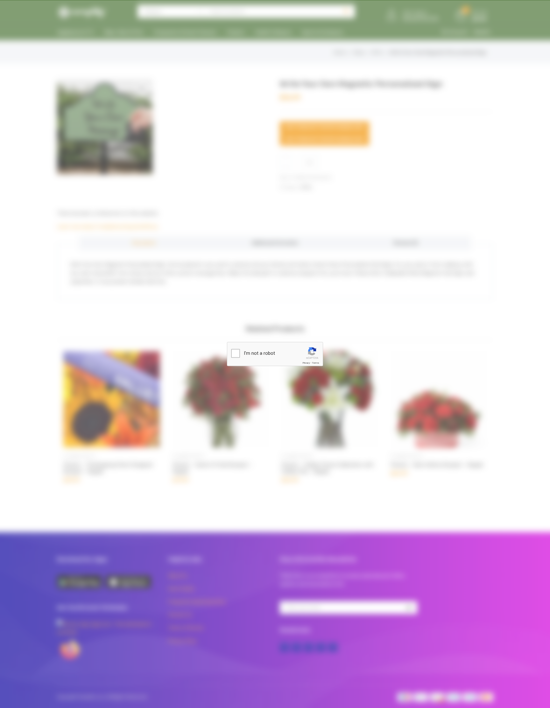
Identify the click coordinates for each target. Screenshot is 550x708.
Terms (315, 362)
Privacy (306, 362)
